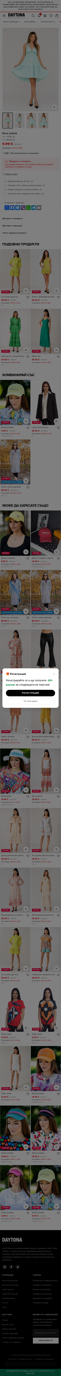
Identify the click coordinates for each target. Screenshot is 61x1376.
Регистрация (30, 693)
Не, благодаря (30, 701)
